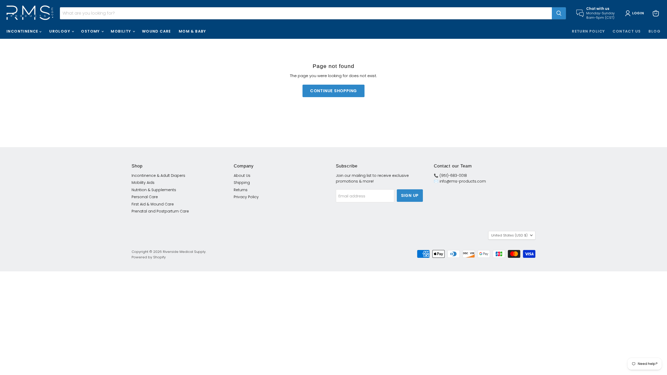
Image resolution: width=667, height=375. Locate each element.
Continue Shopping (333, 91)
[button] (635, 13)
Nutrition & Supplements (154, 189)
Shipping (242, 182)
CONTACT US (627, 31)
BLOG (654, 31)
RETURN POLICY (588, 31)
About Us (242, 175)
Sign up (410, 195)
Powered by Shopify (149, 257)
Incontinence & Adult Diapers (158, 175)
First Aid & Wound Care (153, 204)
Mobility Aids (143, 182)
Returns (241, 189)
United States (509, 235)
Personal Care (145, 196)
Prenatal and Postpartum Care (160, 211)
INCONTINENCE (23, 31)
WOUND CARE (156, 31)
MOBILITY (121, 31)
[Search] (559, 13)
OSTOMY (91, 31)
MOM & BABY (192, 31)
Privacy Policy (246, 196)
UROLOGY (60, 31)
